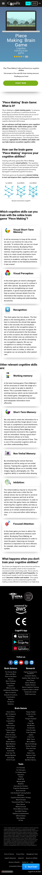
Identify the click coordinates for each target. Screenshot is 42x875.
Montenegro (8, 871)
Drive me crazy (10, 735)
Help (31, 862)
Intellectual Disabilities (10, 690)
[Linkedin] (31, 662)
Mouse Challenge (31, 744)
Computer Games (30, 676)
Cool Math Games (21, 811)
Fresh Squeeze (31, 732)
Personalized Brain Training (21, 802)
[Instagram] (26, 662)
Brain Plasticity (11, 681)
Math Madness (11, 744)
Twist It (31, 751)
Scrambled (10, 751)
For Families (21, 768)
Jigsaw (31, 735)
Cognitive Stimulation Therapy (21, 797)
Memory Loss (10, 688)
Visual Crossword (10, 737)
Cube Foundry (31, 730)
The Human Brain (11, 672)
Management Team (32, 854)
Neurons (11, 679)
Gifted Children (21, 816)
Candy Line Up (31, 714)
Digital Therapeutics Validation (30, 672)
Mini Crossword (11, 714)
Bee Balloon (31, 725)
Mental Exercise (21, 806)
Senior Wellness (30, 683)
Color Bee (31, 723)
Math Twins (31, 739)
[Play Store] (21, 642)
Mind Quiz (21, 795)
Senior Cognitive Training (30, 687)
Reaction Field (30, 755)
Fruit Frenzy (11, 716)
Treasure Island (11, 730)
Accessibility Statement (16, 866)
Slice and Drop (31, 748)
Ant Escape (10, 728)
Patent (21, 777)
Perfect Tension (31, 746)
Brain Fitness (10, 683)
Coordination (10, 697)
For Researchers (21, 772)
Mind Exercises (21, 800)
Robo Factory (10, 725)
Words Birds (31, 757)
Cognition (10, 685)
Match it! (11, 739)
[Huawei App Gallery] (21, 648)
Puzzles (30, 716)
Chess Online (10, 712)
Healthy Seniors (30, 685)
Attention (11, 704)
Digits (31, 721)
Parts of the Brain (10, 676)
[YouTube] (21, 662)
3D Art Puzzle (10, 760)
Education (21, 774)
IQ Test (21, 820)
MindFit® (21, 779)
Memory (10, 699)
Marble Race (11, 746)
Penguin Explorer (31, 718)
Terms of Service (9, 854)
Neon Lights (11, 732)
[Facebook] (10, 662)
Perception (10, 701)
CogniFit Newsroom (10, 858)
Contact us (25, 862)
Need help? (32, 867)
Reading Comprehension (21, 813)
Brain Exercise (20, 790)
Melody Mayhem (10, 755)
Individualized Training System (21, 793)
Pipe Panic (10, 718)
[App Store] (21, 636)
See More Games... (31, 760)
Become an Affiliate (31, 858)
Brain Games (21, 804)
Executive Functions (10, 695)
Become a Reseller (14, 862)
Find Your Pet (10, 753)
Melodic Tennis (11, 748)
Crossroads (31, 728)
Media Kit (21, 858)
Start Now (20, 83)
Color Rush (10, 757)
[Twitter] (15, 662)
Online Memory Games (20, 809)
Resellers (21, 784)
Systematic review (30, 692)
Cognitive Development (20, 788)
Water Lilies (31, 753)
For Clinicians (20, 770)
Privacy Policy (20, 854)
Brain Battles (21, 818)
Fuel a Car (31, 737)
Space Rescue (10, 741)
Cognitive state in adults (30, 689)
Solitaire (10, 723)
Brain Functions (11, 692)
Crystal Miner (10, 721)
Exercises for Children (21, 786)
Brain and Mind (11, 674)
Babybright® (21, 781)
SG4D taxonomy (30, 694)
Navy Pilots (30, 680)
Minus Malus (31, 741)
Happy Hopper (31, 712)
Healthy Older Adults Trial (30, 678)
